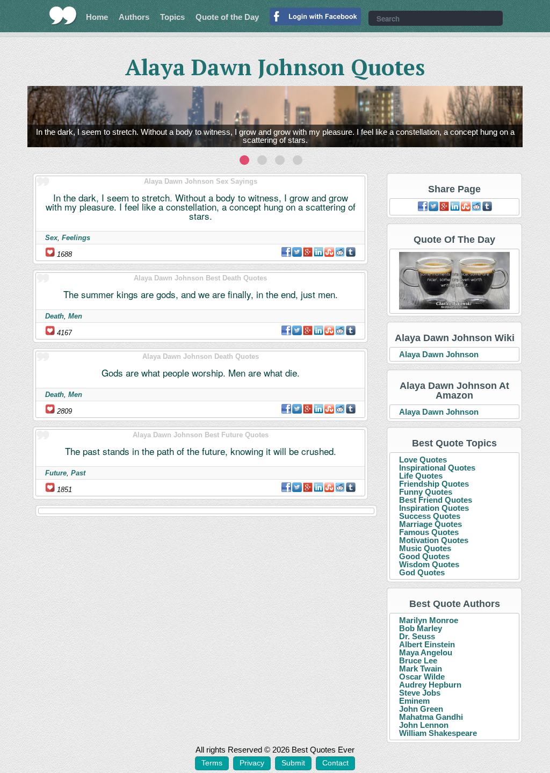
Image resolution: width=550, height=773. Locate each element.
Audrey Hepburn (430, 684)
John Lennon (423, 724)
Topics (172, 16)
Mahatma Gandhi (431, 716)
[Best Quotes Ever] (63, 15)
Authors (134, 16)
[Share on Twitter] (297, 252)
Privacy (252, 762)
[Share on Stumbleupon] (329, 252)
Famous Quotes (429, 532)
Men (75, 316)
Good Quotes (424, 556)
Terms (211, 762)
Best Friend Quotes (435, 499)
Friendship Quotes (434, 483)
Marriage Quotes (430, 524)
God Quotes (422, 572)
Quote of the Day (227, 16)
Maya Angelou (425, 652)
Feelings (76, 238)
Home (97, 16)
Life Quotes (421, 475)
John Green (421, 708)
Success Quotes (429, 516)
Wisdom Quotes (429, 564)
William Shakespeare (438, 733)
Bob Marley (420, 628)
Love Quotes (423, 459)
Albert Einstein (427, 644)
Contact (335, 762)
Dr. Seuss (417, 636)
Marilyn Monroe (428, 620)
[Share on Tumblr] (351, 252)
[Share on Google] (308, 252)
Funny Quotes (425, 491)
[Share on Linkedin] (318, 252)
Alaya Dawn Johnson (439, 354)
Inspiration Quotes (434, 507)
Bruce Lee (418, 660)
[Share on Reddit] (340, 252)
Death (54, 316)
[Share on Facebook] (286, 252)
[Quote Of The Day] (454, 281)
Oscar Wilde (422, 676)
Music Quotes (425, 548)
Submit (293, 762)
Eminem (414, 700)
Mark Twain (420, 668)
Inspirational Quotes (437, 467)
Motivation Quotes (433, 540)
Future (56, 473)
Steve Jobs (419, 692)
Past (78, 473)
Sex (51, 238)
